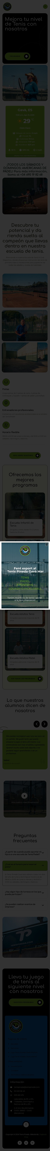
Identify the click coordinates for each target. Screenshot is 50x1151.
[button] (47, 545)
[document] (25, 575)
